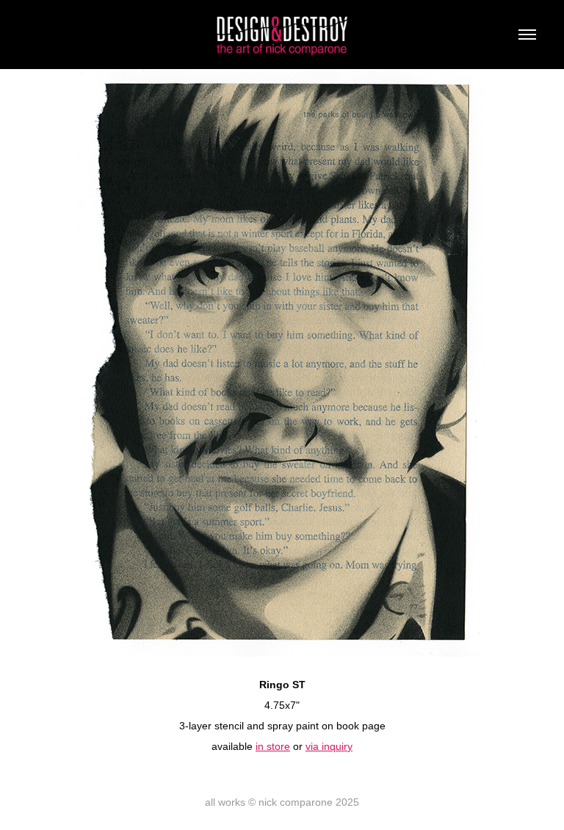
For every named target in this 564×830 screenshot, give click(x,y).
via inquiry (329, 746)
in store (273, 746)
